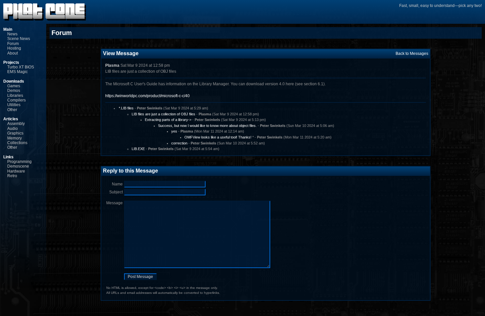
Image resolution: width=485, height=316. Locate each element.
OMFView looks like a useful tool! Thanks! (217, 137)
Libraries (15, 95)
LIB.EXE (138, 149)
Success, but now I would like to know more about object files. (207, 126)
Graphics (15, 133)
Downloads (13, 81)
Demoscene (18, 166)
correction (179, 143)
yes (174, 131)
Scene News (18, 38)
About (12, 53)
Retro (12, 176)
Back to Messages (412, 53)
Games (13, 86)
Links (8, 157)
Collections (17, 142)
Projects (11, 62)
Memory (14, 138)
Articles (10, 119)
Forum (13, 43)
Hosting (14, 48)
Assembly (16, 123)
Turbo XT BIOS (20, 67)
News (12, 34)
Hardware (16, 171)
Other (12, 109)
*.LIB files (126, 108)
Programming (19, 161)
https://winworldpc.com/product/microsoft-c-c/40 (147, 96)
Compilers (16, 100)
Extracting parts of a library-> (168, 120)
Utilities (13, 104)
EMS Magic (17, 71)
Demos (13, 90)
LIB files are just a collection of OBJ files (163, 114)
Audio (12, 128)
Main (7, 29)
